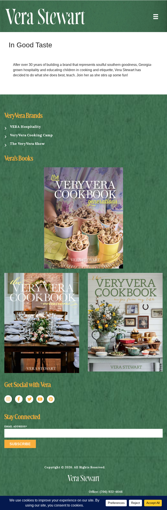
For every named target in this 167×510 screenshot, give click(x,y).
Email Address (15, 426)
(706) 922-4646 (111, 492)
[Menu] (156, 16)
